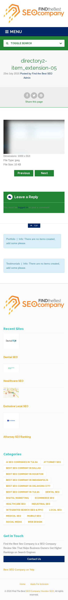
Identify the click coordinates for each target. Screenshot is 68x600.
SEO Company (33, 591)
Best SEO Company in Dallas (23, 468)
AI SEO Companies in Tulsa (22, 462)
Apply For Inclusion (39, 584)
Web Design (35, 522)
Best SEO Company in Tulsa (22, 492)
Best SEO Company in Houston (24, 474)
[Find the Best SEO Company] (34, 14)
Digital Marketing (17, 498)
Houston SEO (47, 591)
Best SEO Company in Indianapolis (27, 480)
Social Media (14, 522)
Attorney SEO (52, 462)
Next (44, 173)
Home (22, 584)
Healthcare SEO (16, 504)
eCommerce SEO (44, 498)
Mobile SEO (34, 516)
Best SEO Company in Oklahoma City (28, 486)
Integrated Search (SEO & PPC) (24, 510)
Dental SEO (52, 492)
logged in (23, 207)
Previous (24, 173)
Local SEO (55, 510)
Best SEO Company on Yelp (18, 569)
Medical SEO (13, 516)
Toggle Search (21, 43)
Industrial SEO (41, 504)
